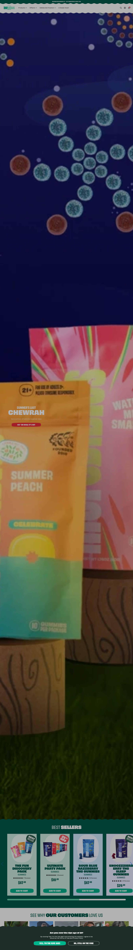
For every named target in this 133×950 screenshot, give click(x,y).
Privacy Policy (78, 938)
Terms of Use (64, 938)
